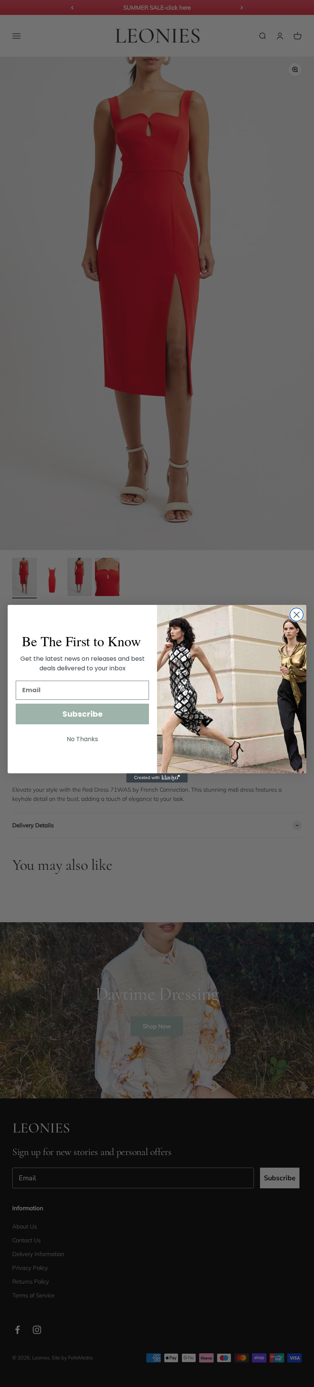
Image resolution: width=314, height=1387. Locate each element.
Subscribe (82, 714)
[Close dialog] (296, 614)
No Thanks (82, 739)
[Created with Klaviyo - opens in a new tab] (157, 778)
